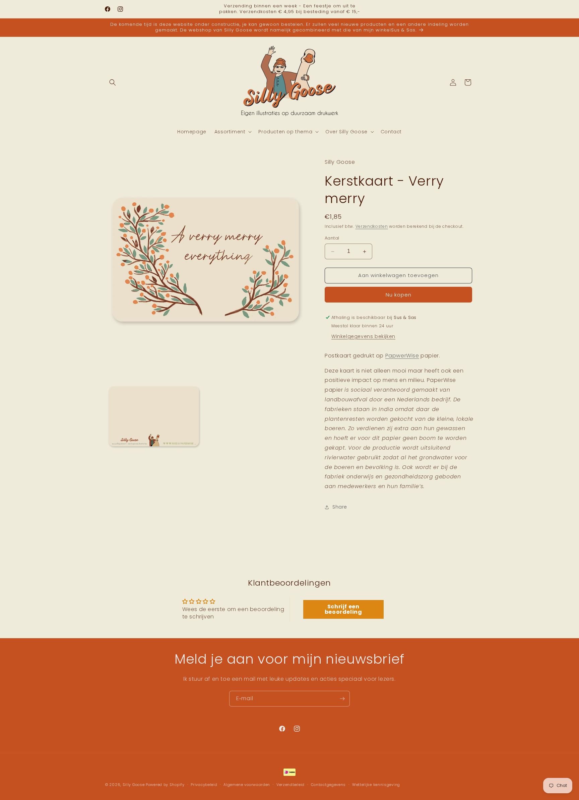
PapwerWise (402, 355)
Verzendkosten (372, 226)
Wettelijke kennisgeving (376, 784)
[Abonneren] (342, 699)
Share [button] (339, 507)
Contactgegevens (328, 784)
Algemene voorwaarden (246, 784)
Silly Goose (134, 784)
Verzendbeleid (290, 784)
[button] (112, 82)
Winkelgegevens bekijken (363, 336)
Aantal (332, 238)
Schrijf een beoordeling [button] (343, 609)
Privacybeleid (204, 784)
